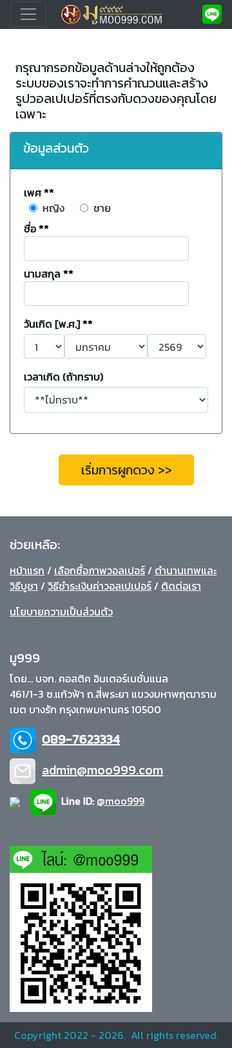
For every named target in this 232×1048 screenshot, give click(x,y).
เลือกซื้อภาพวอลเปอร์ (99, 570)
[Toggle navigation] (28, 14)
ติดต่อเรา (181, 586)
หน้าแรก (27, 570)
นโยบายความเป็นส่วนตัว (61, 611)
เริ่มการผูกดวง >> (126, 470)
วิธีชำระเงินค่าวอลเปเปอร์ (99, 586)
